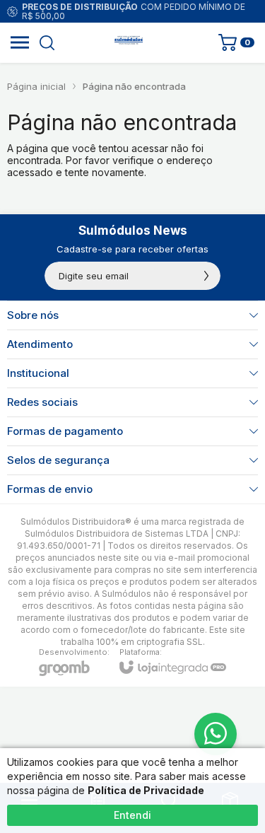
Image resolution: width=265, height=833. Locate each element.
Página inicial (36, 86)
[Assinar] (206, 276)
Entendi (132, 815)
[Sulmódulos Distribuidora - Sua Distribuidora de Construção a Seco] (128, 42)
